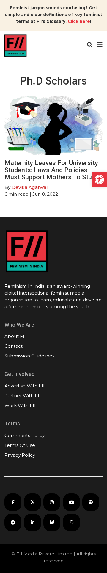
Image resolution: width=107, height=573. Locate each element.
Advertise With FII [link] (24, 386)
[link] (99, 179)
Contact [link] (13, 346)
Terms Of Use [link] (19, 445)
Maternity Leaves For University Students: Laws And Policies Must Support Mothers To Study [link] (51, 170)
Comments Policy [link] (24, 435)
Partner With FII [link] (22, 395)
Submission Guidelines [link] (29, 356)
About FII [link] (15, 336)
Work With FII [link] (20, 405)
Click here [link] (79, 21)
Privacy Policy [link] (19, 455)
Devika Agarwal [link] (30, 187)
